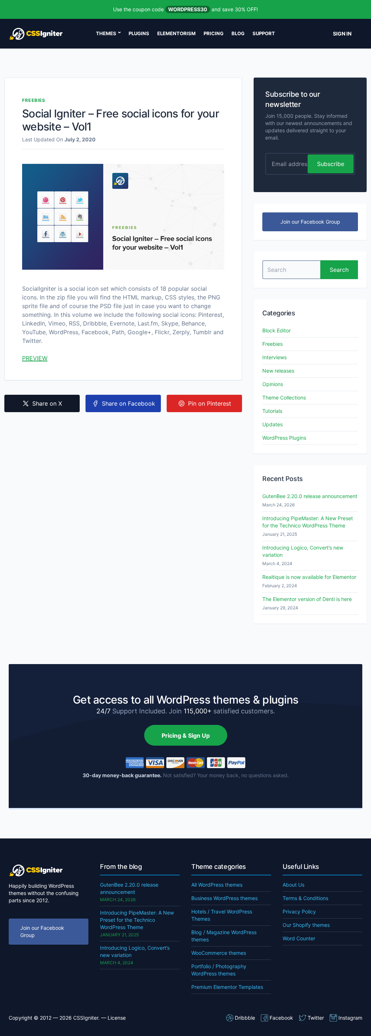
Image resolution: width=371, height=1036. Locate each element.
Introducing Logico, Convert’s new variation (302, 551)
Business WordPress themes (224, 898)
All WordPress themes (216, 885)
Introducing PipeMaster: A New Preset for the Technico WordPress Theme (307, 522)
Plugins (139, 33)
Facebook (281, 1018)
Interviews (274, 357)
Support (264, 33)
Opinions (272, 384)
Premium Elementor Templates (227, 987)
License (117, 1018)
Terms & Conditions (305, 898)
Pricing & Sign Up (186, 735)
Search (339, 269)
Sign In (342, 33)
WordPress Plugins (284, 438)
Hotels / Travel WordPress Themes (221, 915)
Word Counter (299, 938)
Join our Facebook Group (310, 222)
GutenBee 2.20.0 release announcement (309, 496)
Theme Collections (284, 397)
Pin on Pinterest (209, 403)
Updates (272, 424)
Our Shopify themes (306, 925)
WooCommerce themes (218, 953)
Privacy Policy (299, 911)
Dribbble (245, 1018)
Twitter (316, 1018)
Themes (106, 33)
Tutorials (272, 411)
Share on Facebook (128, 403)
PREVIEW (34, 358)
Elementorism (176, 33)
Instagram (350, 1018)
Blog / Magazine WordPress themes (224, 935)
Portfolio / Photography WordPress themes (218, 970)
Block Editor (276, 330)
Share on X (47, 403)
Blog (238, 33)
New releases (278, 371)
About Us (293, 885)
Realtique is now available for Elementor (309, 577)
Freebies (34, 100)
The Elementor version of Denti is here (307, 599)
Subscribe (330, 163)
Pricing (214, 33)
